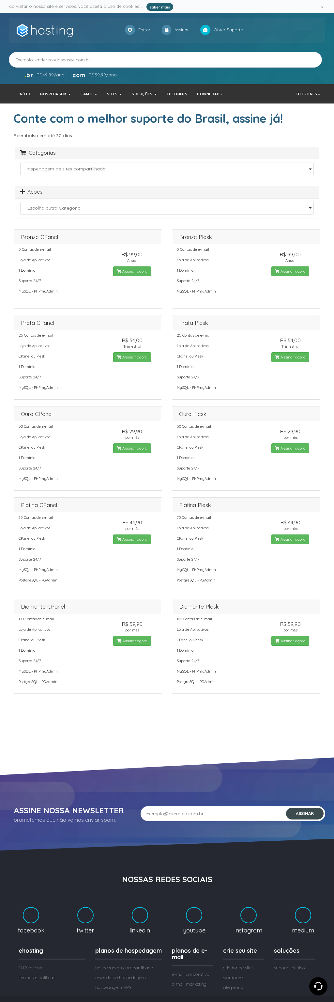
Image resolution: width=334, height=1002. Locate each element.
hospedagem (54, 94)
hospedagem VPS (113, 987)
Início (24, 94)
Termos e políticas (37, 977)
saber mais (160, 7)
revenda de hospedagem (120, 977)
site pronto (234, 987)
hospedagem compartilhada (124, 968)
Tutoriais (177, 94)
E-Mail (87, 94)
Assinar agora (134, 271)
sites (113, 94)
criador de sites (238, 968)
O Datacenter (32, 968)
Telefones (306, 94)
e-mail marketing (189, 984)
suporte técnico (289, 968)
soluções (143, 94)
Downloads (209, 94)
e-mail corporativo (190, 974)
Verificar (305, 59)
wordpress (233, 977)
